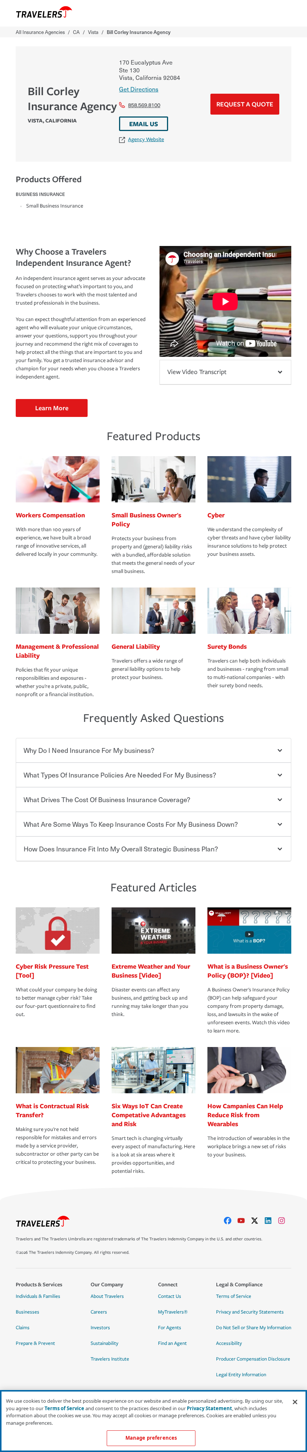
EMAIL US (143, 123)
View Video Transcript (197, 372)
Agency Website (146, 139)
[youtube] (244, 1220)
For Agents (169, 1328)
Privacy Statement (209, 1408)
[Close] (295, 1402)
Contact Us (169, 1296)
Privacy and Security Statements (250, 1312)
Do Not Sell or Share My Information (253, 1328)
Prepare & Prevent (35, 1343)
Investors (100, 1328)
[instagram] (284, 1220)
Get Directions (138, 88)
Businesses (27, 1312)
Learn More (52, 407)
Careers (99, 1312)
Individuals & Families (38, 1296)
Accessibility (229, 1343)
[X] (257, 1220)
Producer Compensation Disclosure (253, 1359)
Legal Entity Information (241, 1375)
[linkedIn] (271, 1220)
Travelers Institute (110, 1359)
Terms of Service (233, 1296)
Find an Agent (172, 1343)
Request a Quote (244, 104)
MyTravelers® (173, 1312)
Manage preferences (151, 1437)
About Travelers (107, 1296)
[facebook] (230, 1220)
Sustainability (104, 1343)
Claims (23, 1328)
